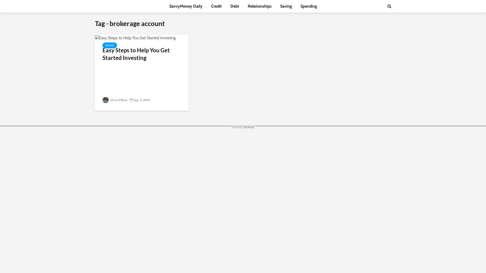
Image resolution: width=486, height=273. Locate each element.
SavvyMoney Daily (185, 6)
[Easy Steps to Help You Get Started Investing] (135, 37)
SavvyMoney (248, 127)
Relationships (260, 6)
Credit (216, 6)
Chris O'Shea (118, 100)
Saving (286, 6)
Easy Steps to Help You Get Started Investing (136, 54)
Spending (308, 6)
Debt (234, 6)
